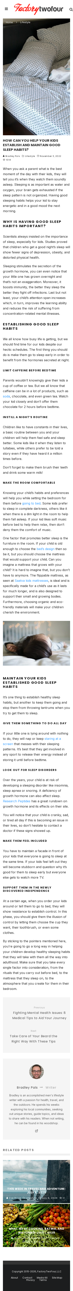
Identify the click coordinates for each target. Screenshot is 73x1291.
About (14, 1278)
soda (6, 396)
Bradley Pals (12, 156)
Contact (27, 1278)
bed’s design (46, 549)
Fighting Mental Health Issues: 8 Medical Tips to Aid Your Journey (39, 1013)
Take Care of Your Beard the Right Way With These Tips (33, 1036)
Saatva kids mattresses (31, 581)
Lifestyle (30, 156)
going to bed (31, 503)
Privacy (30, 1280)
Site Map (57, 1278)
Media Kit (42, 1278)
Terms (43, 1280)
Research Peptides (16, 801)
